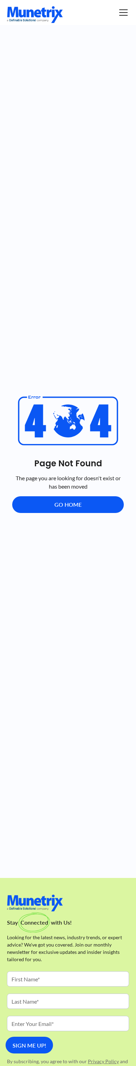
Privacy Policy (103, 1061)
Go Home (68, 504)
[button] (122, 12)
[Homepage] (35, 14)
